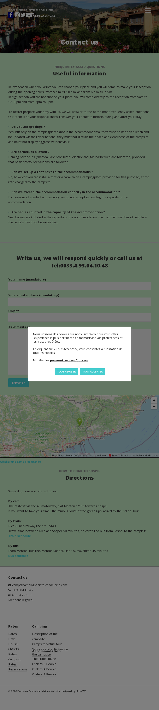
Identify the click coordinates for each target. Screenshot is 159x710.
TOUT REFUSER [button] (66, 371)
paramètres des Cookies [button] (69, 360)
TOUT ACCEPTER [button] (93, 371)
